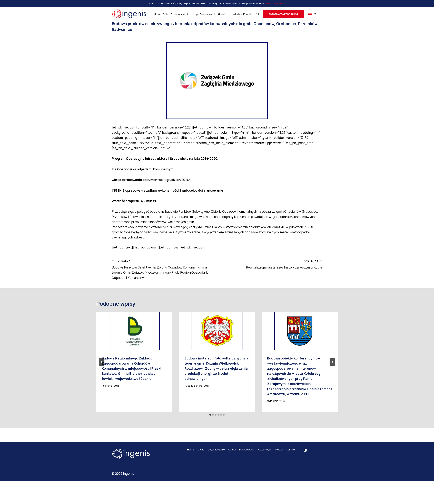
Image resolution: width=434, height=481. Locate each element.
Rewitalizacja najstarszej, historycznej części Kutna (284, 264)
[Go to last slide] (101, 362)
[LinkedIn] (305, 450)
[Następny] (332, 362)
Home (157, 14)
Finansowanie (208, 14)
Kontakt (248, 14)
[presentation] (134, 331)
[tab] (210, 415)
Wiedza (237, 14)
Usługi (194, 14)
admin (122, 37)
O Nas (166, 14)
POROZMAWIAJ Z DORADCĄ (283, 14)
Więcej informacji (275, 3)
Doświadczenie (180, 14)
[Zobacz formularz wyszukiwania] (258, 14)
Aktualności (225, 14)
